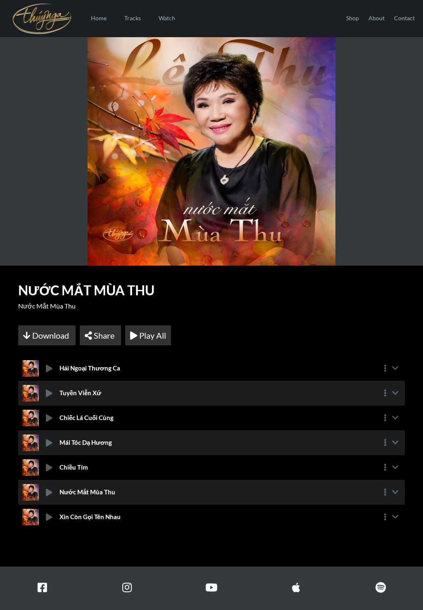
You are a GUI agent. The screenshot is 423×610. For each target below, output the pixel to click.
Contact (404, 17)
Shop (352, 17)
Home (99, 17)
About (376, 17)
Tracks (132, 17)
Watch (167, 17)
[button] (385, 368)
